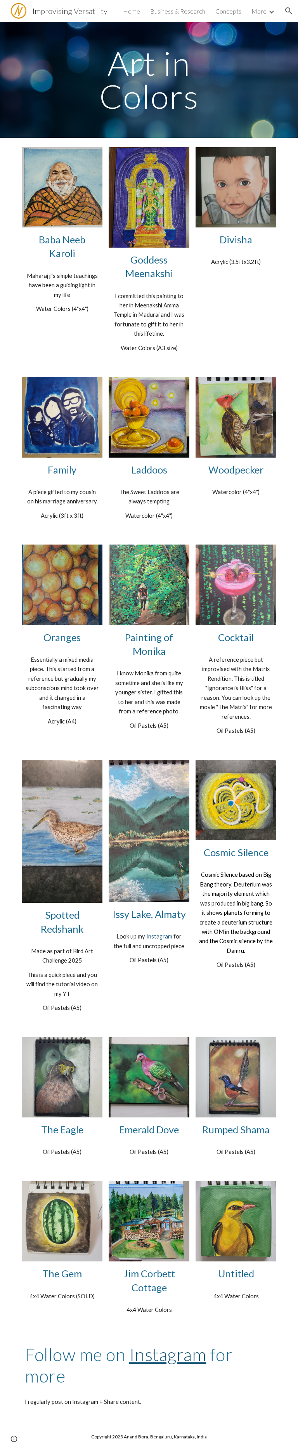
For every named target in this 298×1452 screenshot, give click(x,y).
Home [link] (131, 11)
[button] (288, 11)
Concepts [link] (228, 11)
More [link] (259, 11)
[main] (148, 79)
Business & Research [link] (177, 11)
